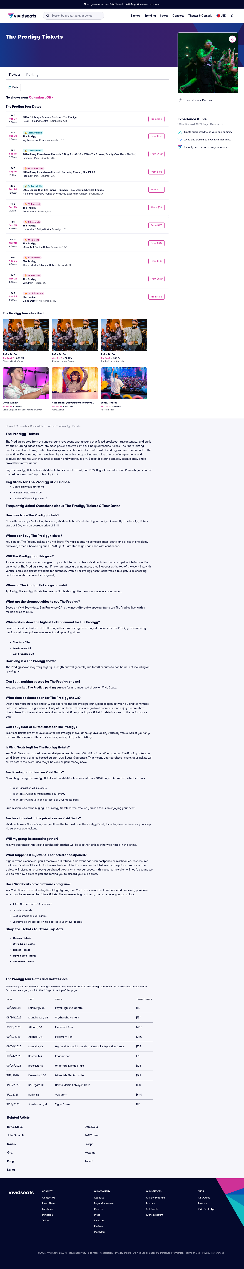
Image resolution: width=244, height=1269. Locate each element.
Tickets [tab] (15, 74)
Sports (164, 15)
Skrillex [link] (11, 1144)
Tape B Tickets (21, 949)
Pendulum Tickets (23, 961)
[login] (232, 15)
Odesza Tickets (22, 938)
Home (9, 426)
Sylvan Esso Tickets (24, 955)
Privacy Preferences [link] (213, 1252)
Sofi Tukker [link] (92, 1135)
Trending (150, 15)
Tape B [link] (89, 1161)
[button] (13, 87)
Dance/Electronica (42, 426)
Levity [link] (11, 1169)
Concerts (178, 15)
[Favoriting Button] (232, 39)
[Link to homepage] (23, 16)
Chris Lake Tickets (24, 943)
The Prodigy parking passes (47, 687)
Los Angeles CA (22, 648)
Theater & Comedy (200, 15)
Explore (135, 15)
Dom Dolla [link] (91, 1127)
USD (223, 15)
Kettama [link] (90, 1152)
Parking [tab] (32, 74)
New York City (21, 642)
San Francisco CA (23, 653)
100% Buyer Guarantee (136, 4)
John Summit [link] (15, 1135)
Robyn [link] (11, 1161)
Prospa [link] (89, 1144)
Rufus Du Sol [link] (15, 1127)
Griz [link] (10, 1152)
